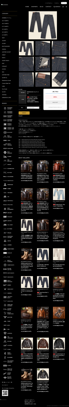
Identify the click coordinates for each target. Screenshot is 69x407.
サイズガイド (5, 385)
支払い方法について (29, 402)
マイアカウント (49, 3)
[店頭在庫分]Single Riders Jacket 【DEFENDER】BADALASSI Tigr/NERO (27, 177)
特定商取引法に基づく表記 (30, 403)
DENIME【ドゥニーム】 (26, 289)
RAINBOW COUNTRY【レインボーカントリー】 (58, 291)
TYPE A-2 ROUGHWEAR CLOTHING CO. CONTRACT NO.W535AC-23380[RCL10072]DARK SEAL (27, 357)
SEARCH (57, 6)
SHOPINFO (34, 6)
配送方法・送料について (30, 401)
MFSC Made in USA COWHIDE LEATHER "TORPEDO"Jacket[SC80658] (43, 237)
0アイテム (64, 3)
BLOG (41, 6)
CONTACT (48, 6)
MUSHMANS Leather (26, 173)
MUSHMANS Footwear (58, 232)
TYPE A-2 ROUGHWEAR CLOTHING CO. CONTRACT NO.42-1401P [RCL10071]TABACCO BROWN (43, 357)
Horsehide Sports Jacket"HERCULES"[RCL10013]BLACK (59, 355)
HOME (27, 6)
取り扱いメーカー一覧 (7, 382)
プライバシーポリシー (29, 399)
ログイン (57, 3)
